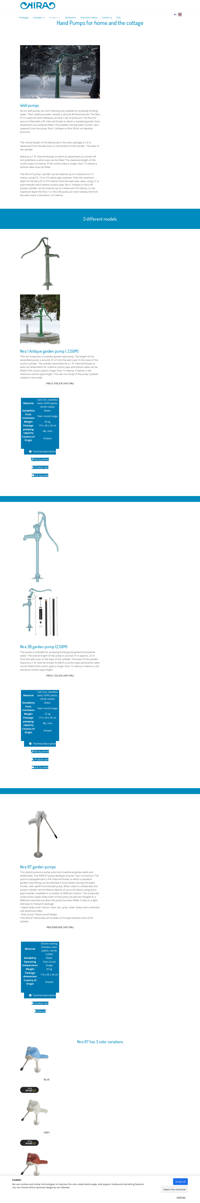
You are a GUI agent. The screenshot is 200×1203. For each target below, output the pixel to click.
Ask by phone (41, 459)
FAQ (118, 17)
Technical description (44, 451)
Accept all (180, 1181)
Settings (181, 1197)
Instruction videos (89, 17)
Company (37, 17)
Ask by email (41, 475)
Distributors (70, 17)
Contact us (107, 17)
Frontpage (24, 17)
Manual (41, 1011)
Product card (41, 467)
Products (53, 17)
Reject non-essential (175, 1189)
